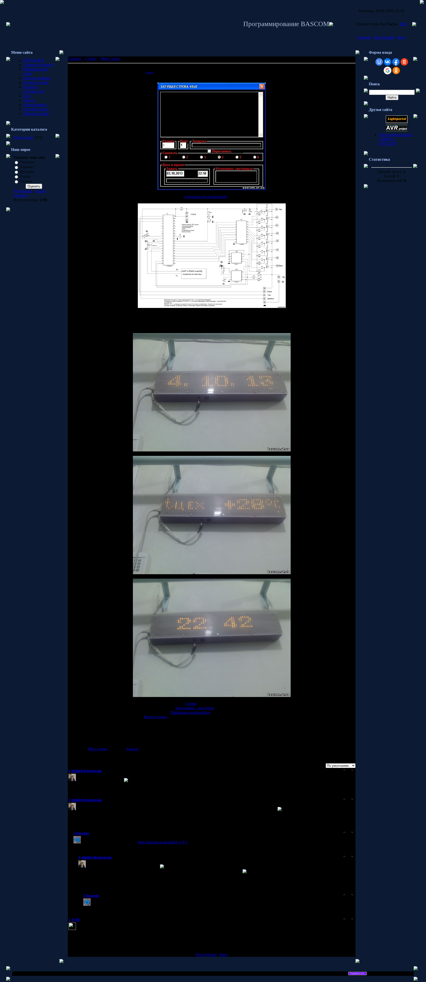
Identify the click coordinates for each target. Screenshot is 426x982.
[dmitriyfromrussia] (73, 780)
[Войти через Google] (387, 70)
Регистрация (383, 37)
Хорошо (26, 167)
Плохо (25, 176)
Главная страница (38, 65)
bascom (132, 749)
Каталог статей (36, 82)
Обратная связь (36, 113)
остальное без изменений (205, 197)
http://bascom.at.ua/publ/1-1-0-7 (162, 842)
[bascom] (78, 842)
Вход (401, 37)
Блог (27, 96)
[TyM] (73, 929)
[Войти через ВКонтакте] (387, 62)
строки (149, 72)
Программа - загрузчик (195, 708)
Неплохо (27, 172)
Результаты (23, 191)
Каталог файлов (36, 78)
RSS (403, 24)
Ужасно (26, 181)
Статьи (91, 58)
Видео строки (155, 717)
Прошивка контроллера (190, 712)
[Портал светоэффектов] (397, 122)
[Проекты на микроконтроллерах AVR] (397, 130)
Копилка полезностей (33, 89)
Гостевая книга (36, 109)
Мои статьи (23, 137)
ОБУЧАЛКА (34, 60)
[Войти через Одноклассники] (396, 70)
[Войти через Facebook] (396, 62)
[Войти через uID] (379, 62)
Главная (364, 37)
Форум (29, 100)
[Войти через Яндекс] (404, 62)
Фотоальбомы (35, 105)
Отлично (27, 162)
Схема (190, 703)
